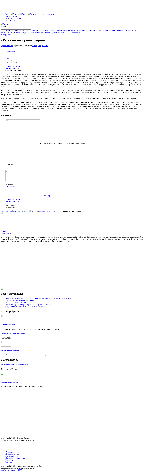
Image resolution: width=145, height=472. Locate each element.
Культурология (104, 30)
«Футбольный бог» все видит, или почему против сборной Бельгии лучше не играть (38, 298)
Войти (7, 14)
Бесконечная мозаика (8, 325)
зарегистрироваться (46, 14)
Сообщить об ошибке (13, 70)
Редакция (9, 460)
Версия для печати (12, 66)
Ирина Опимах (7, 46)
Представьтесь (6, 211)
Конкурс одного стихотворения (86, 30)
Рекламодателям (11, 456)
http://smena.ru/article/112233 (11, 470)
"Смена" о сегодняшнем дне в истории (16, 30)
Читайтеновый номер (6, 232)
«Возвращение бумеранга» (10, 350)
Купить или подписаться (120, 30)
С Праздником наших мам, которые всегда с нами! (25, 307)
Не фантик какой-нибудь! (9, 382)
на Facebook (10, 20)
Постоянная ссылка (13, 68)
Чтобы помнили (74, 33)
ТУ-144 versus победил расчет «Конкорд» (14, 364)
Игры (71, 30)
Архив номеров (11, 16)
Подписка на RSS (12, 454)
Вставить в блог (11, 63)
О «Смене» (9, 452)
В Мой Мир (10, 52)
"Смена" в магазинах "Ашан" (16, 303)
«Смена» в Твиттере (13, 18)
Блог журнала (10, 448)
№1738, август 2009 (40, 46)
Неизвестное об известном (40, 33)
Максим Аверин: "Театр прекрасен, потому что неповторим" (29, 305)
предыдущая (10, 186)
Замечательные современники (52, 30)
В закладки (9, 61)
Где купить (9, 462)
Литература (24, 33)
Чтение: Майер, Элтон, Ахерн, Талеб (13, 333)
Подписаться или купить (15, 458)
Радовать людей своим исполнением (19, 300)
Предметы (55, 33)
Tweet (7, 58)
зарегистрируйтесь (47, 211)
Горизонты (35, 30)
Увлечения (63, 33)
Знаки (66, 30)
